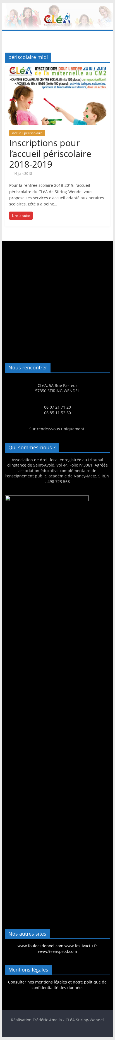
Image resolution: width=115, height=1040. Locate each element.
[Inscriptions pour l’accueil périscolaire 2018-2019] (57, 70)
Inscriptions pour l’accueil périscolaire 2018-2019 (50, 153)
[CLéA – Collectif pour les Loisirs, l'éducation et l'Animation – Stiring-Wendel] (57, 6)
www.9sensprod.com (57, 951)
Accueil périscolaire (27, 133)
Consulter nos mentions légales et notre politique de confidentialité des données (57, 984)
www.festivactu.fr (80, 945)
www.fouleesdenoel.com (40, 945)
